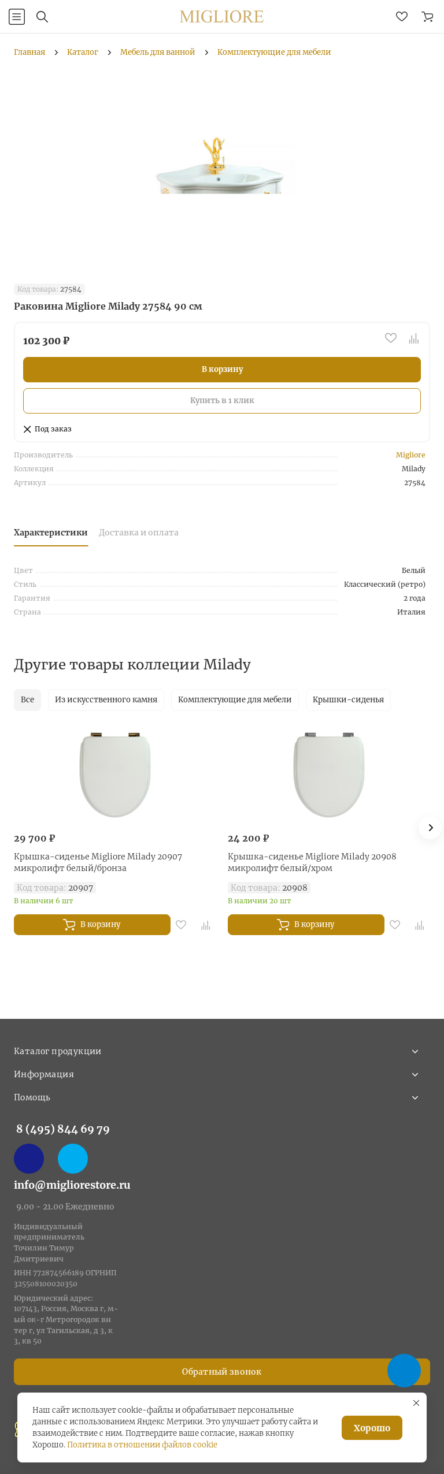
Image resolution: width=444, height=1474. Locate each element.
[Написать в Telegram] (73, 1159)
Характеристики (51, 532)
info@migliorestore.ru (72, 1185)
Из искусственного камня (106, 700)
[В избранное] (390, 337)
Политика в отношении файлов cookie (142, 1445)
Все (27, 700)
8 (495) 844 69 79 (63, 1129)
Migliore (411, 455)
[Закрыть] (416, 1403)
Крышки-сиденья (348, 700)
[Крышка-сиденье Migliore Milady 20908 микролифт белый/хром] (329, 774)
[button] (430, 827)
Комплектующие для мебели (235, 700)
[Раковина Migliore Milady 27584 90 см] (222, 163)
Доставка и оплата (139, 532)
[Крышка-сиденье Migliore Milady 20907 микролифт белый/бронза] (115, 774)
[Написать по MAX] (29, 1159)
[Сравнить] (414, 337)
